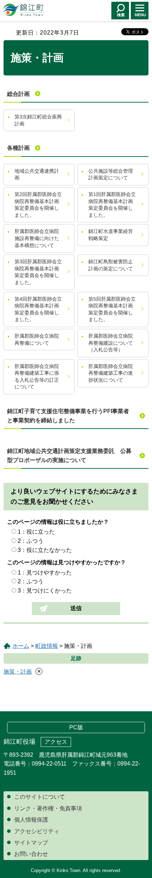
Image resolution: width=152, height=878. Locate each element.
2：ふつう (30, 541)
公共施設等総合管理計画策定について (110, 174)
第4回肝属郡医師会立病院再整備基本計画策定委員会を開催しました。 (38, 309)
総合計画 (18, 94)
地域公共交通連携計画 (36, 174)
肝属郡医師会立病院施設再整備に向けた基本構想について (36, 238)
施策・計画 (18, 672)
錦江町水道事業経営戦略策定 (110, 234)
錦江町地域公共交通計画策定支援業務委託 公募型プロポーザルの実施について (69, 455)
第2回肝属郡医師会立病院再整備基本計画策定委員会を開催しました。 (38, 204)
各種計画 (18, 148)
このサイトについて (39, 797)
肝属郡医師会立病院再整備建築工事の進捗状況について (110, 373)
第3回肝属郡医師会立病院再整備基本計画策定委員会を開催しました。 (38, 272)
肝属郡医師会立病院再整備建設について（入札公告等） (110, 342)
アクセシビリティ (36, 831)
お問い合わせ (31, 854)
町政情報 (46, 646)
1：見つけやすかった (45, 573)
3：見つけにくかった (45, 591)
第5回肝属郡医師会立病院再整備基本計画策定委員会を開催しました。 (112, 309)
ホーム (20, 646)
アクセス (56, 742)
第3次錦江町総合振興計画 (38, 120)
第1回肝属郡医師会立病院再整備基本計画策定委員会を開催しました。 (112, 204)
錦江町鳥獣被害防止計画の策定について (110, 265)
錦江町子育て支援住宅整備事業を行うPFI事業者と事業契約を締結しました (68, 415)
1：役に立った (36, 532)
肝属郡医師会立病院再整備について (36, 339)
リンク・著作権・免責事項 (48, 808)
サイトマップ (31, 843)
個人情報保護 (31, 820)
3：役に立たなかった (45, 550)
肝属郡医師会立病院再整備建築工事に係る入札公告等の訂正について (36, 376)
